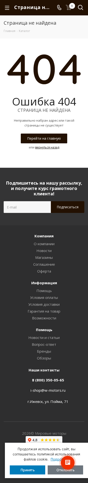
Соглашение (44, 264)
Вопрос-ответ (44, 344)
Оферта (44, 271)
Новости (44, 250)
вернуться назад (47, 147)
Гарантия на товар (44, 311)
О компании (44, 243)
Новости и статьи (44, 337)
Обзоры (44, 358)
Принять (28, 470)
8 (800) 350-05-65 (48, 380)
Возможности (44, 317)
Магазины (44, 257)
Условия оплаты (44, 297)
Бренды (44, 351)
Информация (44, 282)
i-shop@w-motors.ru (48, 390)
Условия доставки (44, 304)
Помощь (44, 290)
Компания (44, 235)
